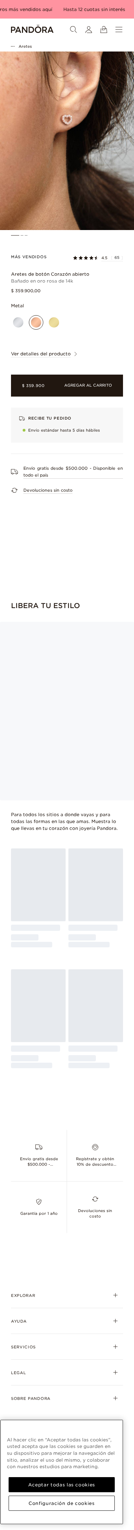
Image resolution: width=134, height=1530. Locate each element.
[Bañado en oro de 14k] (54, 322)
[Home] (32, 29)
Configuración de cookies (62, 1503)
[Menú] (118, 29)
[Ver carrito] (103, 29)
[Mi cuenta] (88, 29)
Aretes (25, 46)
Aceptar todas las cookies (61, 1484)
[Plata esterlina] (18, 322)
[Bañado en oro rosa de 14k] (36, 322)
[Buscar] (73, 29)
